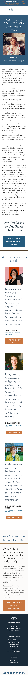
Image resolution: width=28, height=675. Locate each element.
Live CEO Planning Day (14, 651)
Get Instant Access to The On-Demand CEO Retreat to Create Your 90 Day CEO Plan (14, 3)
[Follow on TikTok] (8, 673)
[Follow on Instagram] (4, 673)
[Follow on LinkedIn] (14, 673)
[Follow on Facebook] (11, 673)
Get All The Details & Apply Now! (14, 241)
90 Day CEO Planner (14, 640)
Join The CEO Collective (14, 628)
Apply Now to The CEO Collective (14, 605)
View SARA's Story (14, 432)
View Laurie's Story (14, 517)
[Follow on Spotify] (23, 673)
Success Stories (14, 631)
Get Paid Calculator (14, 642)
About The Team (14, 660)
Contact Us (14, 663)
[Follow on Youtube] (17, 673)
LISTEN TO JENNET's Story (14, 341)
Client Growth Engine (14, 644)
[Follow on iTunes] (20, 673)
